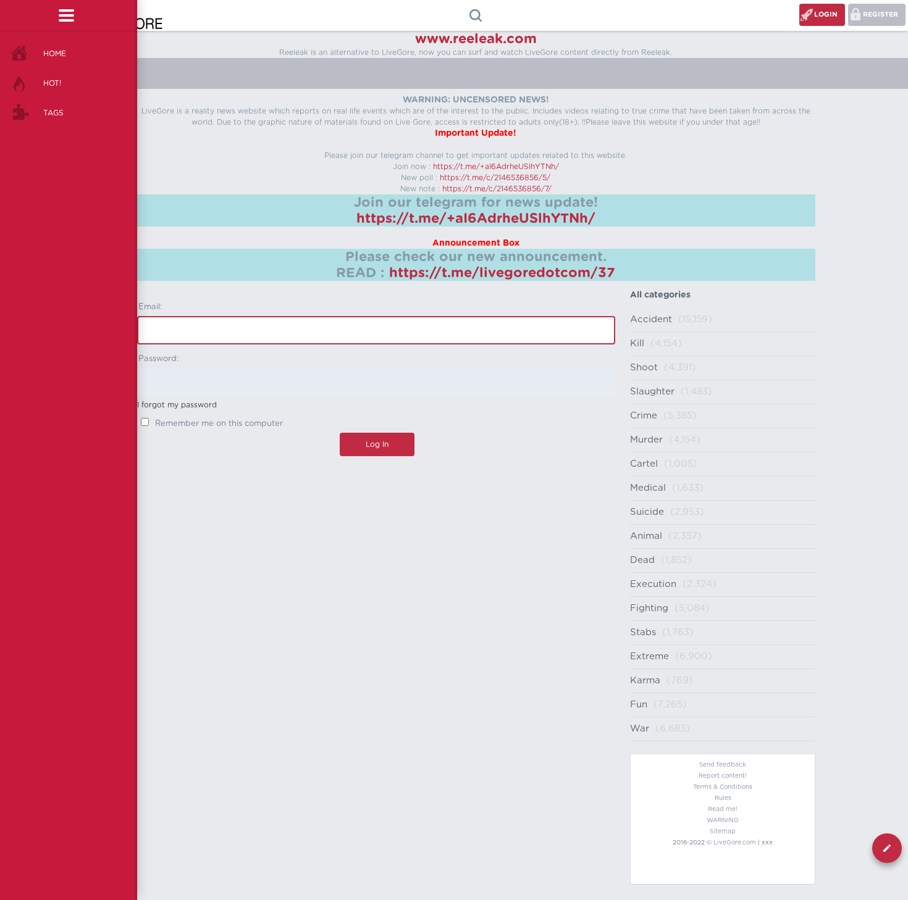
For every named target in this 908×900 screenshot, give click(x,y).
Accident (651, 319)
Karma (645, 680)
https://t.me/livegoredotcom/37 (502, 273)
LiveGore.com (734, 843)
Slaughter (652, 391)
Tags (53, 113)
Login (826, 14)
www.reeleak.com (476, 39)
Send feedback (722, 765)
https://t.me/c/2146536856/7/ (497, 189)
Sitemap (723, 831)
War (639, 728)
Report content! (723, 776)
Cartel (644, 464)
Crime (643, 415)
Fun (638, 704)
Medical (648, 488)
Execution (653, 584)
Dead (642, 560)
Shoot (644, 367)
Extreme (649, 656)
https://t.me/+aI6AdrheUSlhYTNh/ (496, 166)
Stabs (643, 632)
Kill (637, 343)
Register (880, 14)
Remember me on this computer (218, 424)
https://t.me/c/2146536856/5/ (495, 177)
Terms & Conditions (722, 787)
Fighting (649, 608)
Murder (646, 439)
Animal (646, 536)
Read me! (723, 809)
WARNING (723, 820)
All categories (660, 295)
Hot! (52, 83)
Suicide (647, 512)
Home (54, 53)
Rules (723, 798)
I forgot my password (177, 405)
